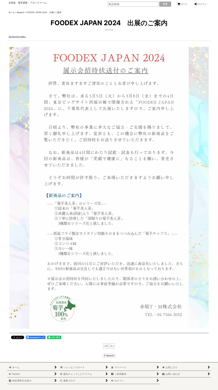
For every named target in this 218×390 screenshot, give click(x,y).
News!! (110, 355)
